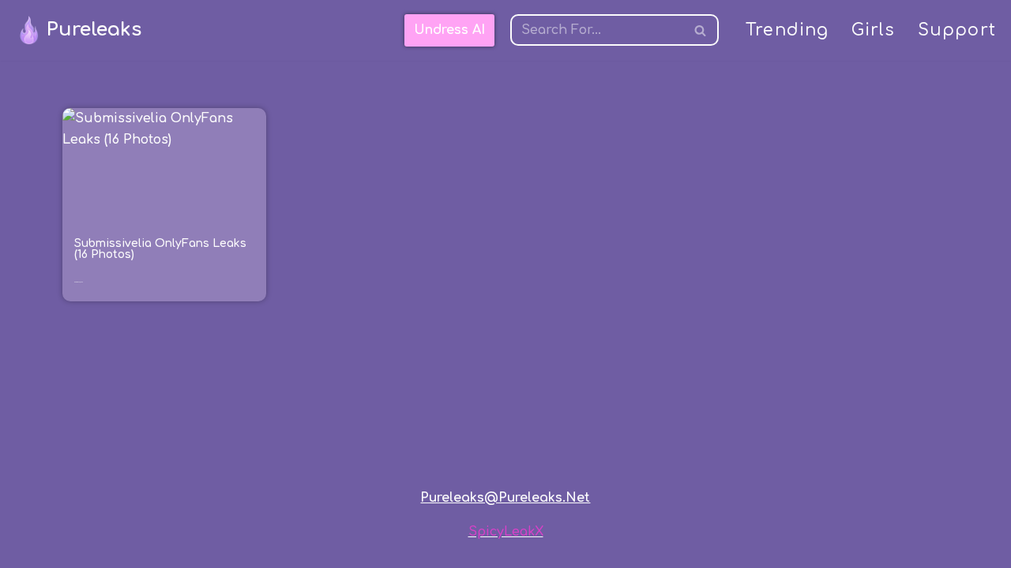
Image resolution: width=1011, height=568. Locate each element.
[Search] (701, 30)
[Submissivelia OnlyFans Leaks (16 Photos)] (164, 165)
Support (957, 30)
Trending (787, 30)
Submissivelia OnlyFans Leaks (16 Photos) (160, 248)
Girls (873, 30)
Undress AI (449, 30)
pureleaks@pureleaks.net (505, 498)
